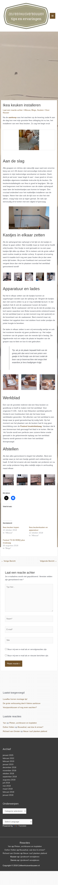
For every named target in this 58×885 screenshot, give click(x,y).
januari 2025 (8, 755)
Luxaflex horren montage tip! (15, 699)
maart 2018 (8, 789)
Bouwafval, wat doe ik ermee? (30, 727)
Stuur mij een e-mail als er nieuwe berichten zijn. (28, 656)
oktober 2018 (8, 774)
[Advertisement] (29, 62)
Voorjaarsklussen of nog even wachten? (20, 707)
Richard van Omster (11, 731)
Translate (22, 826)
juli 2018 (6, 783)
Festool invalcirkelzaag (31, 426)
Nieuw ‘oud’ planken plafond (35, 731)
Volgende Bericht (48, 561)
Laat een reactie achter (13, 110)
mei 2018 (7, 786)
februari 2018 (8, 792)
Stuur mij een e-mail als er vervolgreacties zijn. (27, 649)
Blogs (33, 110)
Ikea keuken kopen (11, 527)
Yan (4, 723)
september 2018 (10, 777)
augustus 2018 (9, 780)
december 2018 (9, 767)
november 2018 (9, 771)
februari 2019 (8, 761)
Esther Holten (8, 727)
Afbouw (27, 110)
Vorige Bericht (8, 561)
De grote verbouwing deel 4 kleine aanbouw (21, 703)
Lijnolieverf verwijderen (29, 857)
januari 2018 (8, 795)
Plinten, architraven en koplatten (23, 723)
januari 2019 (8, 764)
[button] (29, 140)
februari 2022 (8, 758)
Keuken (40, 110)
